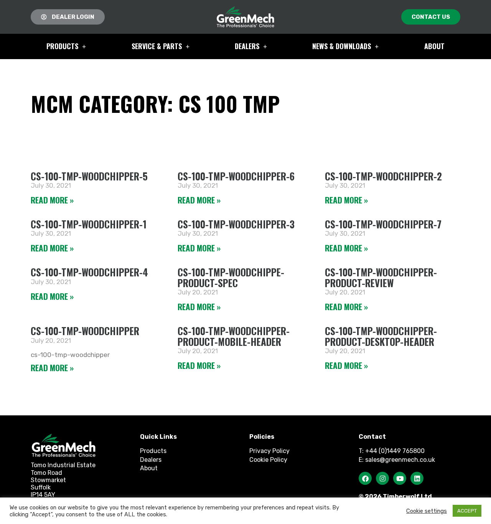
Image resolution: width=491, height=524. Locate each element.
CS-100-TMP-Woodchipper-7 (383, 224)
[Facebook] (365, 478)
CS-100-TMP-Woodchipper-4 (89, 272)
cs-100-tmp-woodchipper (85, 331)
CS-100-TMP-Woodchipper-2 (383, 176)
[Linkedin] (416, 478)
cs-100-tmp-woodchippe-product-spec (231, 277)
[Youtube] (399, 478)
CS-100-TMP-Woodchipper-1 (89, 224)
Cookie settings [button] (426, 510)
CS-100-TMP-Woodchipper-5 (89, 176)
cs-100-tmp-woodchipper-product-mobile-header (234, 336)
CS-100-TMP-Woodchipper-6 (236, 176)
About (434, 46)
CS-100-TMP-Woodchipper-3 (236, 224)
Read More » (52, 200)
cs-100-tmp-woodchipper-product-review (381, 277)
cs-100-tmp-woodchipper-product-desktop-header (381, 336)
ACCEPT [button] (467, 511)
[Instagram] (382, 478)
